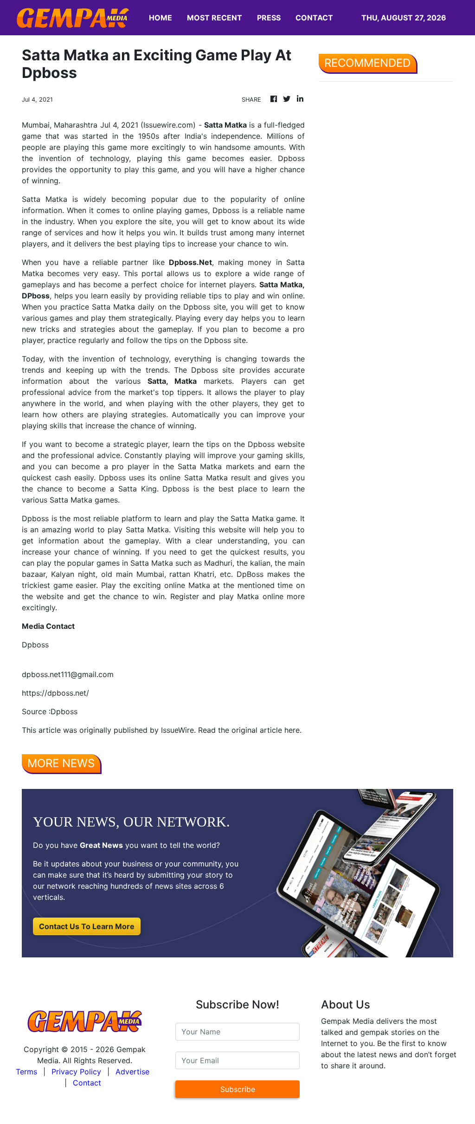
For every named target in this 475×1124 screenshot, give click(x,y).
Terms (26, 1071)
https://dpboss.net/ (55, 693)
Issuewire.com (168, 124)
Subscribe (237, 1089)
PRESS (269, 17)
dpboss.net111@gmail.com (68, 674)
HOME (160, 17)
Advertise (132, 1071)
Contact (87, 1082)
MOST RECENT (214, 17)
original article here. (266, 730)
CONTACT (314, 17)
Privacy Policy (76, 1071)
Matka (185, 381)
